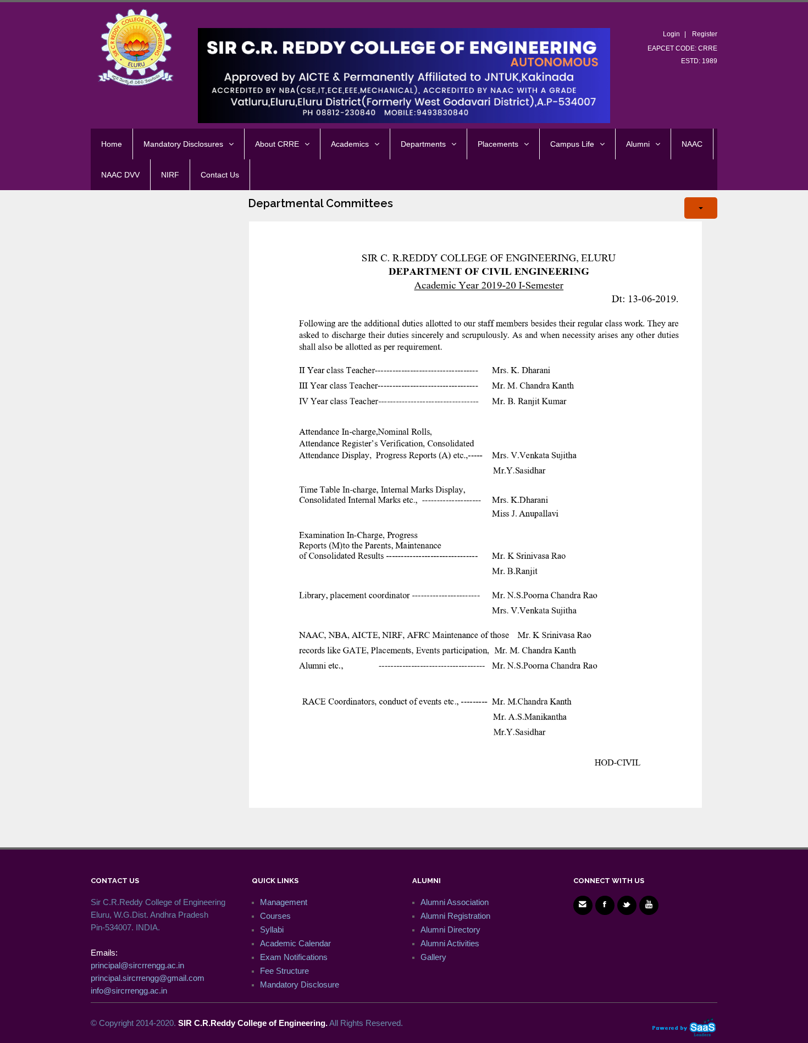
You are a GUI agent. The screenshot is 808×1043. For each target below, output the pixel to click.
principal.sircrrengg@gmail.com (147, 978)
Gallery (433, 957)
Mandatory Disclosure (299, 984)
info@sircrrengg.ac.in (129, 990)
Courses (275, 915)
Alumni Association (454, 902)
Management (283, 902)
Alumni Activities (449, 943)
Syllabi (272, 929)
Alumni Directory (450, 929)
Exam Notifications (294, 957)
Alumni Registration (455, 915)
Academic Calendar (295, 943)
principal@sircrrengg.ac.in (137, 965)
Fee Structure (284, 970)
